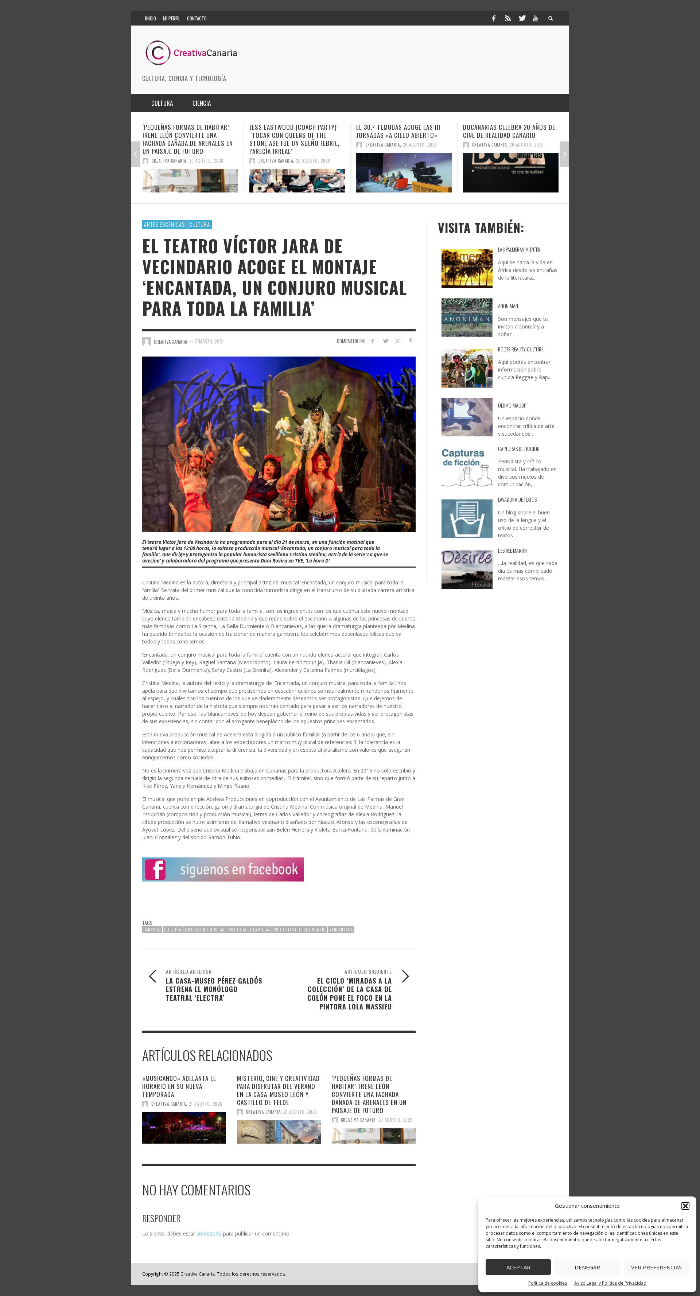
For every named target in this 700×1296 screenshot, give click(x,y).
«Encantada (341, 930)
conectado (209, 1233)
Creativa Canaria (169, 161)
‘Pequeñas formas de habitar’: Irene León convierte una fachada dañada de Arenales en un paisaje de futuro (369, 1094)
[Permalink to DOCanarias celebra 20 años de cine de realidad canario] (404, 172)
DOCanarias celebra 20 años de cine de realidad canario (402, 131)
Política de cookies (547, 1283)
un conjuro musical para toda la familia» (227, 930)
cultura (172, 930)
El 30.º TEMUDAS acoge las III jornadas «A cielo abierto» (291, 131)
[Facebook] (494, 18)
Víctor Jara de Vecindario (300, 930)
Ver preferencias (656, 1267)
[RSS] (508, 18)
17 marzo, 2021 (208, 341)
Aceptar (518, 1267)
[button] (685, 1206)
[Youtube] (535, 18)
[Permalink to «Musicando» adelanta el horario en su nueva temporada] (184, 1128)
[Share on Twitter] (385, 341)
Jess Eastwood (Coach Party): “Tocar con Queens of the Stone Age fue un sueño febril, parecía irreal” (188, 139)
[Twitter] (522, 18)
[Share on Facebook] (373, 341)
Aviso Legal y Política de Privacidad (610, 1283)
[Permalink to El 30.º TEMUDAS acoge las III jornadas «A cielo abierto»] (297, 172)
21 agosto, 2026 (205, 1104)
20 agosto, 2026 (206, 161)
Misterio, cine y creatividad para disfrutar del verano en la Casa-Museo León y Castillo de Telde (278, 1090)
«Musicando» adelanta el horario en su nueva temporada (179, 1086)
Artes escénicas (164, 224)
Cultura (199, 224)
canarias (152, 930)
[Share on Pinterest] (411, 341)
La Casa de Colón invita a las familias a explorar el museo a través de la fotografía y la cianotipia (508, 139)
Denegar (587, 1267)
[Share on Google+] (398, 341)
